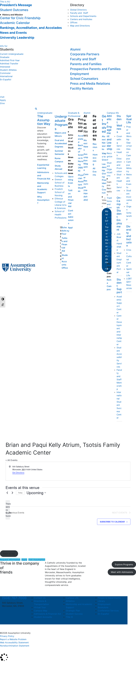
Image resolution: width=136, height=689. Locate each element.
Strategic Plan (73, 610)
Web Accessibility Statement (14, 642)
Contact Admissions (71, 217)
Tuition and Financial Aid (64, 244)
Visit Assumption (36, 559)
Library (101, 601)
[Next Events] (12, 492)
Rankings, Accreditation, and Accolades (31, 28)
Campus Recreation (109, 188)
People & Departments (109, 597)
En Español (5, 79)
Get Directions (18, 472)
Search (5, 680)
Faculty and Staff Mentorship (119, 379)
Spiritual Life (129, 119)
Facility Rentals (81, 88)
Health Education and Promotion (119, 162)
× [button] (3, 665)
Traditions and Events (109, 204)
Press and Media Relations (90, 83)
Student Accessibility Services (119, 357)
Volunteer (104, 203)
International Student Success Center (119, 405)
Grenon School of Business (59, 182)
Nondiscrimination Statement (14, 645)
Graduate (4, 57)
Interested (5, 66)
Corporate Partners (84, 54)
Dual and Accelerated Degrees (61, 143)
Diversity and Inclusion (129, 236)
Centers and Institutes (81, 19)
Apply (3, 100)
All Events (94, 171)
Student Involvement (129, 197)
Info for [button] (3, 46)
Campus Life (72, 597)
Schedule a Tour (65, 230)
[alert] (8, 509)
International (6, 76)
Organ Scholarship (129, 212)
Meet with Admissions (122, 572)
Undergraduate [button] (44, 113)
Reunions (95, 147)
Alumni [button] (87, 113)
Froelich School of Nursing (59, 192)
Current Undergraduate (11, 54)
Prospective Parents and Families (95, 69)
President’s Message (16, 5)
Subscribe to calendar (112, 521)
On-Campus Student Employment (119, 213)
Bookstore (103, 607)
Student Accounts (43, 617)
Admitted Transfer (9, 63)
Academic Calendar (15, 23)
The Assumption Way (43, 120)
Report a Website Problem (13, 639)
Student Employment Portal (119, 263)
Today (20, 492)
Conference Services (108, 610)
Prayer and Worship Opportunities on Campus (129, 142)
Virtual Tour (40, 607)
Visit (2, 97)
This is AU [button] (5, 1)
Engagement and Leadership (109, 138)
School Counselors (84, 79)
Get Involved (104, 123)
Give (2, 103)
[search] (36, 108)
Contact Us (39, 597)
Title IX (69, 617)
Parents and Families (86, 64)
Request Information (10, 559)
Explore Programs (124, 564)
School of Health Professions (60, 214)
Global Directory (78, 9)
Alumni (75, 49)
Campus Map (40, 610)
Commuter (5, 73)
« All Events (11, 460)
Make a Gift (106, 238)
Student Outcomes (14, 10)
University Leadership (17, 37)
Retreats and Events (129, 181)
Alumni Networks (104, 142)
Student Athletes (8, 70)
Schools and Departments (83, 16)
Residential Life (109, 251)
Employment (79, 74)
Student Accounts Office (65, 261)
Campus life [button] (113, 113)
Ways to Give (104, 156)
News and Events (13, 33)
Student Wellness (119, 124)
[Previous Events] (7, 492)
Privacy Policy (7, 636)
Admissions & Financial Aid (47, 613)
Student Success (74, 613)
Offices (73, 22)
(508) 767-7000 (14, 598)
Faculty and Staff (79, 13)
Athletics (109, 119)
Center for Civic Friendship (20, 18)
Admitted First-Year (10, 60)
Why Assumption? (43, 199)
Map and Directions (80, 25)
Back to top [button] (9, 553)
